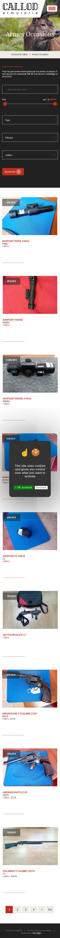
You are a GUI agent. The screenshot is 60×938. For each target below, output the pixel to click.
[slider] (5, 104)
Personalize (41, 488)
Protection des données (39, 930)
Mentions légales (14, 930)
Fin (50, 909)
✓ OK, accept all (23, 487)
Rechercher (10, 171)
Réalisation (31, 933)
